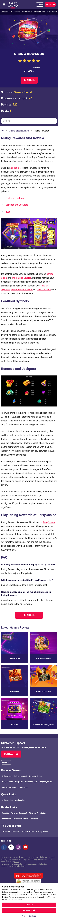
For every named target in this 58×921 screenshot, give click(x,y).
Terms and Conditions (11, 832)
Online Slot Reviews (23, 12)
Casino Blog (20, 800)
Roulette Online (35, 776)
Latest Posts (6, 12)
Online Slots (7, 776)
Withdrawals (6, 819)
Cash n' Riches (44, 289)
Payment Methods (21, 819)
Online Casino (7, 800)
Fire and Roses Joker (22, 289)
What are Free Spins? (37, 813)
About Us (5, 813)
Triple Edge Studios (21, 278)
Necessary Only (29, 910)
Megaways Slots (46, 782)
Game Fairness (28, 832)
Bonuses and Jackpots (17, 204)
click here (21, 866)
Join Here (29, 80)
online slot (16, 168)
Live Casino (23, 787)
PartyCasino (49, 522)
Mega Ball (19, 782)
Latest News (39, 12)
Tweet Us (6, 762)
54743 (16, 862)
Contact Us (11, 754)
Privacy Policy (42, 832)
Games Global (23, 92)
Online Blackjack (20, 776)
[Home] (2, 130)
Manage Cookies (29, 916)
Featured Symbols (15, 198)
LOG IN (40, 4)
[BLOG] (13, 4)
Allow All (29, 905)
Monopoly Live (31, 782)
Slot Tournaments (9, 787)
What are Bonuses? (19, 813)
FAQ (8, 211)
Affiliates (34, 819)
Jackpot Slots (7, 782)
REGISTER (50, 4)
